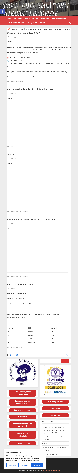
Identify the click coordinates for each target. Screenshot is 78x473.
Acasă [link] (9, 18)
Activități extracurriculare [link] (16, 23)
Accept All (37, 465)
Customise (12, 465)
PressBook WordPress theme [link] (51, 470)
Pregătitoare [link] (45, 18)
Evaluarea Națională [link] (22, 211)
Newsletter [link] (22, 417)
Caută (65, 361)
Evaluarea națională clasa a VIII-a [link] (23, 393)
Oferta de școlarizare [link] (31, 18)
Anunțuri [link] (12, 81)
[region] (25, 459)
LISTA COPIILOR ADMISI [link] (20, 284)
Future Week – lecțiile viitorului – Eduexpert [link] (30, 89)
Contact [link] (42, 23)
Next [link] (67, 355)
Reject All (25, 465)
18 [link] (17, 355)
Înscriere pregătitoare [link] (22, 410)
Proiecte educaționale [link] (59, 18)
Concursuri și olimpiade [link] (22, 434)
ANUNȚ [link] (11, 154)
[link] (2, 11)
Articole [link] (12, 146)
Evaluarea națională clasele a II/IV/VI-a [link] (22, 402)
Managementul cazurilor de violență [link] (22, 424)
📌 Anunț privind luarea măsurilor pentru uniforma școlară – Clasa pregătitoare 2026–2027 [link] (53, 430)
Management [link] (32, 23)
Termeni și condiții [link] (22, 443)
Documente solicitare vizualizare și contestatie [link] (31, 219)
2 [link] (10, 355)
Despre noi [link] (18, 18)
